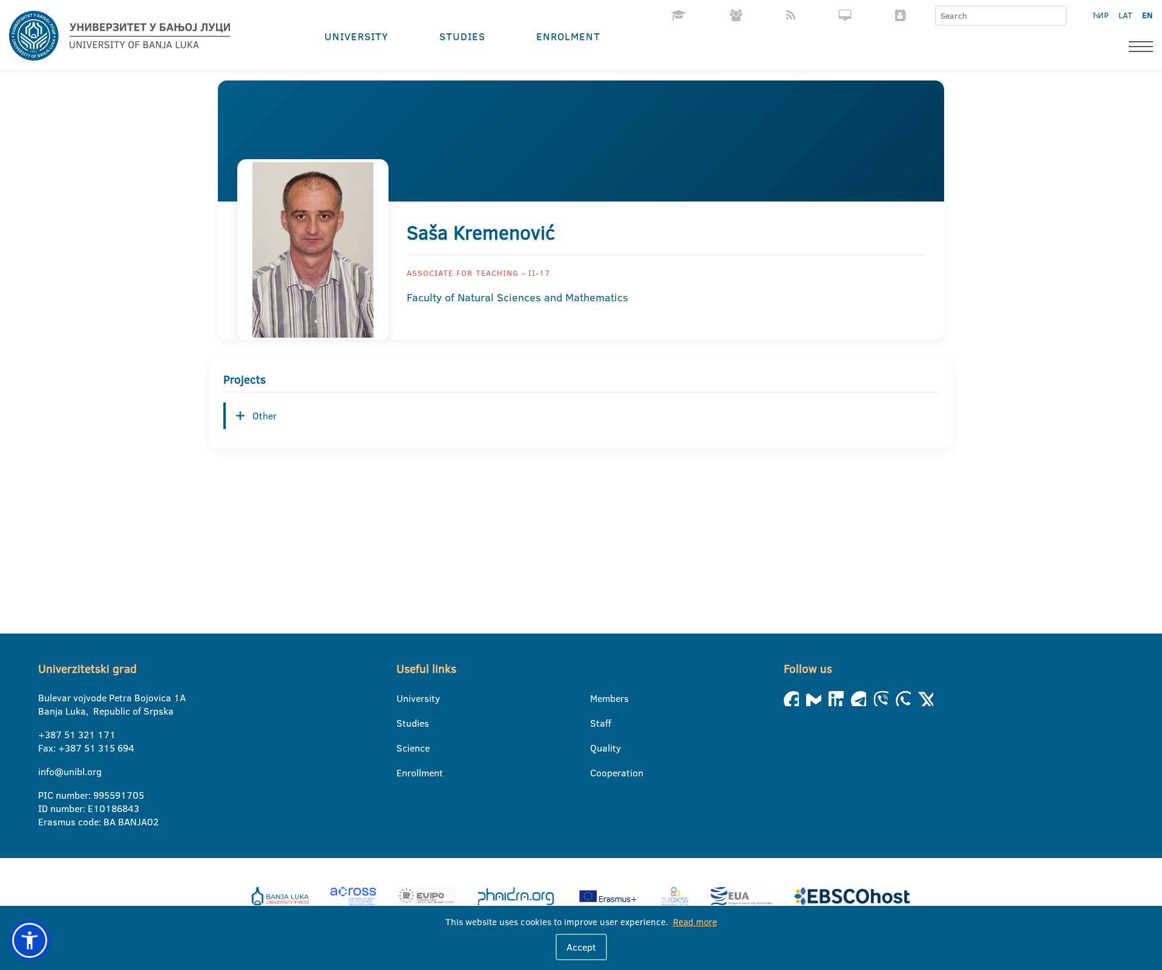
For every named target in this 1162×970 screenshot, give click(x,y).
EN (1147, 15)
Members (597, 698)
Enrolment (568, 36)
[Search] (1056, 15)
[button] (29, 940)
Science (404, 748)
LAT (1125, 15)
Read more (695, 922)
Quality (597, 748)
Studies (462, 36)
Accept (581, 947)
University (356, 36)
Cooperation (597, 772)
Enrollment (404, 772)
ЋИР (1100, 15)
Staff (597, 723)
